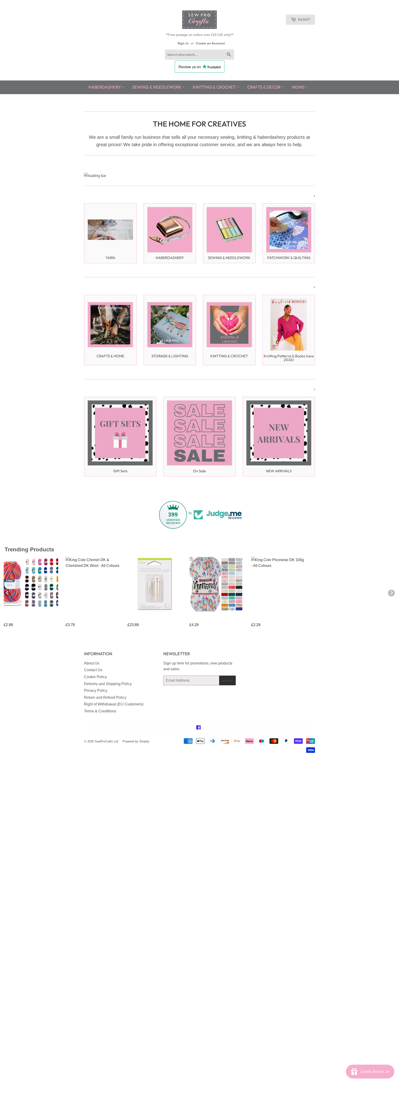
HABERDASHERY (105, 87)
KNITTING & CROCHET (215, 87)
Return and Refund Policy (105, 697)
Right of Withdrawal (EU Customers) (113, 704)
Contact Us (93, 670)
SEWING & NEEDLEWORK (157, 87)
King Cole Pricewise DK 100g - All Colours (274, 619)
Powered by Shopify (136, 741)
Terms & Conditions (100, 711)
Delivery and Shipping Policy (108, 684)
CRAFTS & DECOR (264, 87)
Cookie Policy (95, 677)
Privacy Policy (95, 690)
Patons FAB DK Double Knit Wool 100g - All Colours (26, 619)
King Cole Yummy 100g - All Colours (213, 619)
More (298, 87)
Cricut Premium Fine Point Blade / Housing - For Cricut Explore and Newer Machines (153, 619)
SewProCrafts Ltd (106, 741)
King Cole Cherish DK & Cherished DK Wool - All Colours (89, 619)
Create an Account (210, 43)
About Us (91, 663)
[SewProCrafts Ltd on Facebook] (198, 728)
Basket (303, 19)
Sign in (183, 43)
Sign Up (227, 680)
